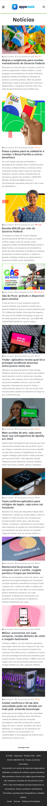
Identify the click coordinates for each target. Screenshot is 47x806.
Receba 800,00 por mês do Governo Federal (18, 229)
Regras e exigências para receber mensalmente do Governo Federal (23, 61)
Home (9, 801)
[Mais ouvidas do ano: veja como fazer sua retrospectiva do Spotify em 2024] (23, 412)
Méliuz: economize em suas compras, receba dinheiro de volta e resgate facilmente (23, 636)
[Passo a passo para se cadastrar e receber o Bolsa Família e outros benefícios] (23, 118)
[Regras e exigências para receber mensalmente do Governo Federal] (23, 39)
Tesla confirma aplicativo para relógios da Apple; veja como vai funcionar (22, 504)
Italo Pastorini (9, 57)
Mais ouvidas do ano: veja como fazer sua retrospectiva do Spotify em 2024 (23, 435)
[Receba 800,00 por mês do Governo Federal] (23, 206)
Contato (17, 801)
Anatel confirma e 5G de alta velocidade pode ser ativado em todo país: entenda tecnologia (22, 706)
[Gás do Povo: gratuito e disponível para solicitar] (23, 277)
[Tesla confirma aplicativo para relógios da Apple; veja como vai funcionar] (23, 481)
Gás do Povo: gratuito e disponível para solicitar (23, 297)
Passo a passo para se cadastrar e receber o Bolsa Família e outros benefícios (23, 154)
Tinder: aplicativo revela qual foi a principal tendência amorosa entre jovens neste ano (23, 362)
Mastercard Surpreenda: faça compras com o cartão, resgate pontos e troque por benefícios (21, 570)
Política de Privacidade (31, 801)
